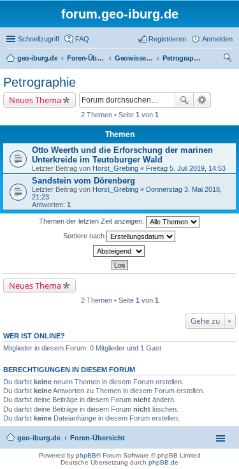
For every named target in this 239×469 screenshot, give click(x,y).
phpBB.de (163, 462)
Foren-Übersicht (97, 438)
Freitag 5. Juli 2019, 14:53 (186, 168)
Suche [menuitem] (229, 59)
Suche (184, 100)
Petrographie (39, 82)
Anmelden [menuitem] (217, 39)
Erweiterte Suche (202, 100)
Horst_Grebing (115, 168)
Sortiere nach (84, 236)
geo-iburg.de (39, 438)
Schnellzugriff (38, 39)
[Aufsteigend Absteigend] (119, 251)
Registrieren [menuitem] (167, 39)
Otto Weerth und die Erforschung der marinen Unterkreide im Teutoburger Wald (122, 154)
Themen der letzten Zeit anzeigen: (92, 221)
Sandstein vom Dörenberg (83, 180)
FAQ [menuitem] (82, 39)
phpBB (86, 455)
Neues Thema (35, 100)
